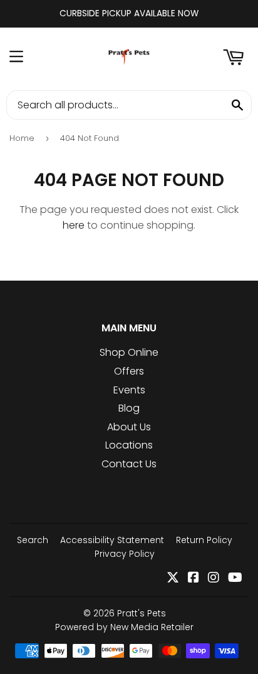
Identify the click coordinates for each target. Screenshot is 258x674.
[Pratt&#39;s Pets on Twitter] (173, 578)
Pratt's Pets (141, 613)
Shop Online (129, 352)
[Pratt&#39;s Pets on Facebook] (193, 578)
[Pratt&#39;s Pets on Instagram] (213, 578)
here (74, 225)
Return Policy (204, 540)
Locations (129, 445)
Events (129, 390)
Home (21, 138)
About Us (129, 427)
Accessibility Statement (112, 540)
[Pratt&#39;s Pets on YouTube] (235, 578)
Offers (129, 371)
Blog (129, 408)
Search (32, 540)
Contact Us (129, 464)
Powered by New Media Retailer (124, 627)
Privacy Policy (125, 553)
